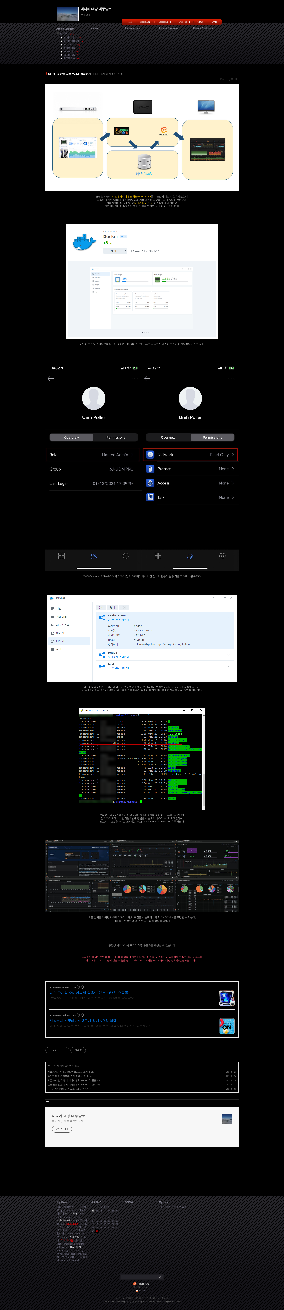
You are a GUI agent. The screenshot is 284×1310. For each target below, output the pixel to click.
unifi (81, 1213)
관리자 (156, 1298)
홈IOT (59, 1206)
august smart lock (65, 1243)
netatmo (80, 1243)
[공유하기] (60, 1050)
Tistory (178, 1301)
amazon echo (76, 1210)
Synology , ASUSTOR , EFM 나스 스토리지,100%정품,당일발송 (91, 997)
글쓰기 (164, 1298)
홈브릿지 (61, 1233)
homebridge (62, 1250)
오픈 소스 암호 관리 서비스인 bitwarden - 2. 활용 (72, 1080)
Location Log (165, 21)
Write (214, 21)
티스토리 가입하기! (142, 1287)
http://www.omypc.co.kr (62, 987)
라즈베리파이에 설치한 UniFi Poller (131, 196)
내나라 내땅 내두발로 (96, 9)
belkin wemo (74, 1233)
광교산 (60, 1230)
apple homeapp (64, 1216)
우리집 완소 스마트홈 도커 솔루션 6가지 (68, 1076)
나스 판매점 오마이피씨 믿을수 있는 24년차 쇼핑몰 (88, 993)
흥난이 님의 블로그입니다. (68, 1121)
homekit (75, 1260)
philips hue (62, 1247)
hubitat (64, 1236)
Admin (200, 21)
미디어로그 (127, 1298)
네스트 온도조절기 (75, 1230)
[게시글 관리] (64, 1050)
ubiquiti (78, 1216)
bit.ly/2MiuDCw (143, 202)
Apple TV (78, 1220)
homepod (65, 1260)
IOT (73, 1226)
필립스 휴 (81, 1226)
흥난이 (133, 1301)
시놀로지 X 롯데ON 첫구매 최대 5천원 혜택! (83, 1021)
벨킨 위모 (61, 1257)
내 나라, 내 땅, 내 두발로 (173, 1206)
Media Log (145, 21)
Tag (130, 21)
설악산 (78, 1240)
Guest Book (184, 21)
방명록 (148, 1298)
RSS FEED (143, 1290)
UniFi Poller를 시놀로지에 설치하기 (69, 73)
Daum (158, 1301)
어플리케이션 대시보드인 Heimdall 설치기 (69, 1072)
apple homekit (64, 1220)
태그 (118, 1298)
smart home (72, 1223)
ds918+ (72, 1257)
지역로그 (139, 1298)
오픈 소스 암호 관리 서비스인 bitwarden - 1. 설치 (72, 1084)
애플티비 (69, 1206)
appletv (64, 1210)
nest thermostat (79, 1253)
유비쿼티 (75, 1250)
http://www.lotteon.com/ (62, 1015)
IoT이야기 (100, 74)
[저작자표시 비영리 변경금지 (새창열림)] (91, 1050)
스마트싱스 (75, 1236)
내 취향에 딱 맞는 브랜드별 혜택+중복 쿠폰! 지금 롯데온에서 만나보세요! (99, 1025)
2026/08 (105, 1207)
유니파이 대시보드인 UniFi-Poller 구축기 (68, 1089)
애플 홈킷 (75, 1247)
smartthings (71, 1213)
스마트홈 (66, 1240)
